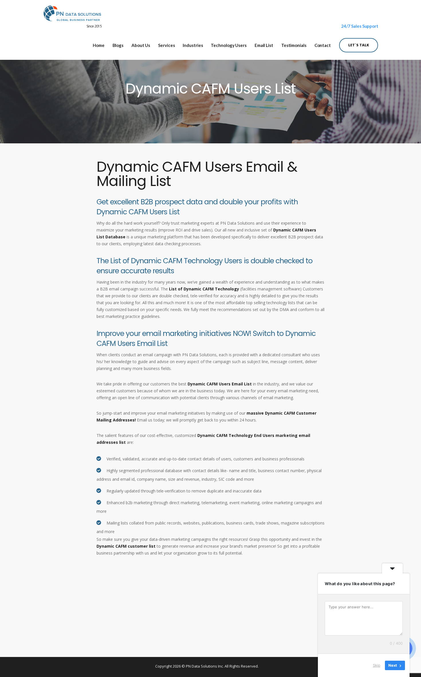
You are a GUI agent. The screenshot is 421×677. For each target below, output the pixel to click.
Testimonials (293, 45)
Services (166, 45)
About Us (140, 45)
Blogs (118, 45)
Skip (376, 665)
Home (99, 45)
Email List (264, 45)
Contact (322, 45)
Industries (193, 45)
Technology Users (228, 45)
